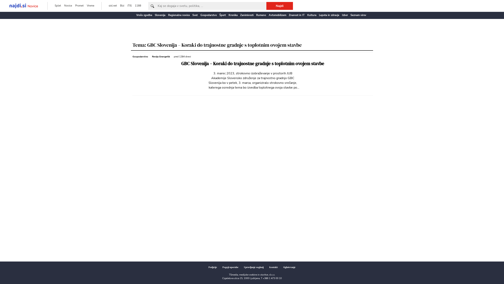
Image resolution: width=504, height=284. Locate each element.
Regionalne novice (179, 15)
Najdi (280, 6)
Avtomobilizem (277, 15)
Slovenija (160, 15)
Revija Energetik (161, 56)
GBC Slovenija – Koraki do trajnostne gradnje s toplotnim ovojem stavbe (252, 64)
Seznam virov (358, 15)
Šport (222, 15)
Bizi (122, 5)
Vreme (90, 5)
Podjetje (212, 267)
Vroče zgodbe (144, 15)
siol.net (113, 5)
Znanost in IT (297, 15)
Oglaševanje (289, 267)
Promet (79, 5)
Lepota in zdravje (329, 15)
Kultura (311, 15)
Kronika (233, 15)
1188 (138, 5)
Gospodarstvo (208, 15)
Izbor (345, 15)
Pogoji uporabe (230, 267)
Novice (68, 5)
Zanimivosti (247, 15)
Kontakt (273, 267)
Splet (58, 5)
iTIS (129, 5)
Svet (195, 15)
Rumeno (261, 15)
